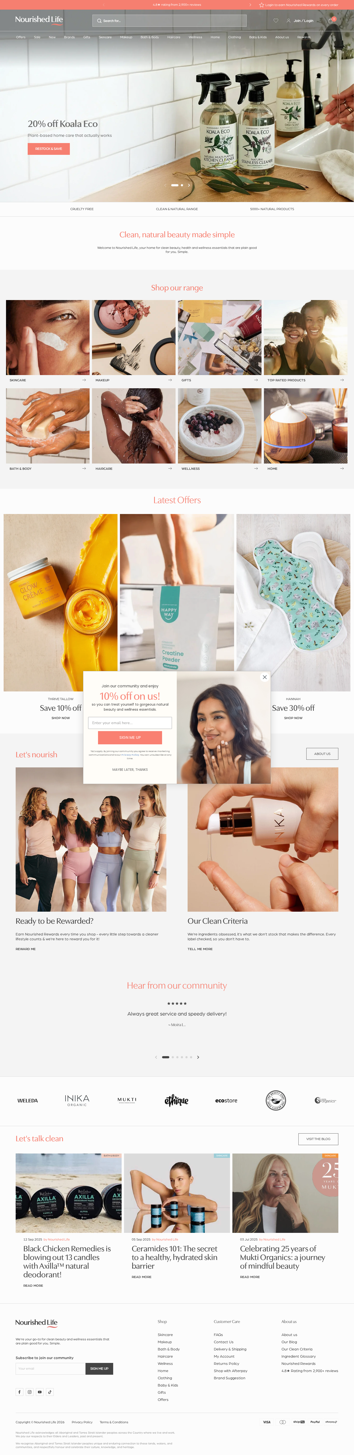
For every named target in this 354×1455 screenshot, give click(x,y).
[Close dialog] (265, 677)
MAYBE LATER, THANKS (130, 769)
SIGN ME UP (130, 737)
